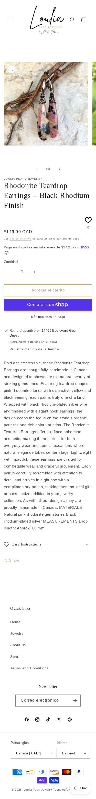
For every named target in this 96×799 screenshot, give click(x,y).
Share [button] (14, 560)
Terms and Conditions (29, 668)
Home (15, 622)
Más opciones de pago (48, 317)
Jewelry (17, 633)
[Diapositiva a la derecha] (59, 169)
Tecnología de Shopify (68, 789)
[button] (10, 19)
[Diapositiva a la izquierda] (36, 169)
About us (18, 645)
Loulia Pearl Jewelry (38, 789)
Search (16, 657)
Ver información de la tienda (34, 349)
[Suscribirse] (74, 701)
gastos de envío (21, 238)
